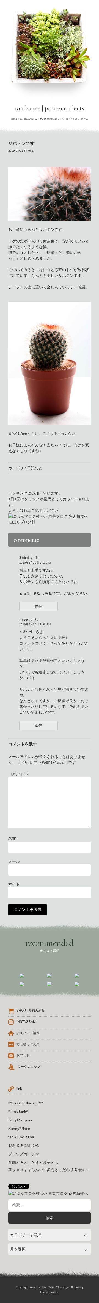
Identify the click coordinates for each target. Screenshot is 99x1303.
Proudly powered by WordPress (35, 1287)
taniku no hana (21, 1137)
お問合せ (23, 1055)
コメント (18, 774)
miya (31, 150)
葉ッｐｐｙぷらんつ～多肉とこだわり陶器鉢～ (48, 1169)
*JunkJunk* (18, 1111)
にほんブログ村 (21, 522)
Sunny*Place (19, 1128)
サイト (14, 884)
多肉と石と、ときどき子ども (33, 1162)
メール (14, 861)
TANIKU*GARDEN (24, 1145)
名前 (12, 838)
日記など (34, 468)
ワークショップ (28, 1067)
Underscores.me (49, 1292)
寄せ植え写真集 (28, 1044)
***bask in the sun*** (25, 1103)
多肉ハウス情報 (28, 1033)
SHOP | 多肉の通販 (30, 1010)
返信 (38, 606)
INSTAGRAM (26, 1022)
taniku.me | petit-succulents (49, 108)
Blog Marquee (20, 1120)
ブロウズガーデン (23, 1154)
